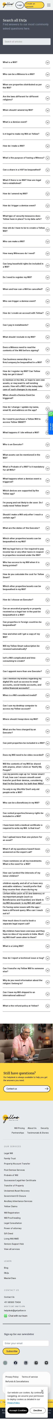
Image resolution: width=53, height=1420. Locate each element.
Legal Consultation (13, 1223)
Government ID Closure (15, 1196)
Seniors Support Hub (14, 1244)
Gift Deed (8, 1233)
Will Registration (12, 1213)
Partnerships (18, 1133)
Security (45, 1128)
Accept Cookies (18, 1410)
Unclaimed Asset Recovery (17, 1191)
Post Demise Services (14, 1170)
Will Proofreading (12, 1218)
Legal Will (8, 1153)
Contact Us (9, 1297)
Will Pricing (19, 1128)
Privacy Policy (12, 1377)
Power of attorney (13, 1228)
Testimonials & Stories (38, 1133)
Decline (37, 1410)
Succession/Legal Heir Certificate (20, 1180)
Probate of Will (11, 1175)
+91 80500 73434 (12, 1302)
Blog (6, 1268)
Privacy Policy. (13, 1403)
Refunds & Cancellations (17, 1381)
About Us (32, 1128)
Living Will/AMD (11, 1239)
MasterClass (10, 1278)
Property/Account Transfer (17, 1164)
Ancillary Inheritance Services (18, 1201)
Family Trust (10, 1158)
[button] (48, 5)
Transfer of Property (14, 1186)
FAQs (6, 1273)
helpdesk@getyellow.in (15, 1310)
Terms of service (30, 1377)
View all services (12, 1249)
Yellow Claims (11, 1206)
